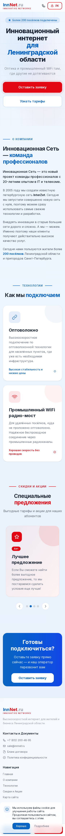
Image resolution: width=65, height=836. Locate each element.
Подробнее (41, 826)
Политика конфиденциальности (27, 757)
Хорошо (21, 826)
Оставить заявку (32, 87)
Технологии (10, 785)
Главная (8, 774)
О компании (10, 779)
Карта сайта (10, 797)
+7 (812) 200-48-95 (19, 740)
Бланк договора (17, 751)
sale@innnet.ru (16, 745)
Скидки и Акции (12, 791)
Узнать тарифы (32, 101)
